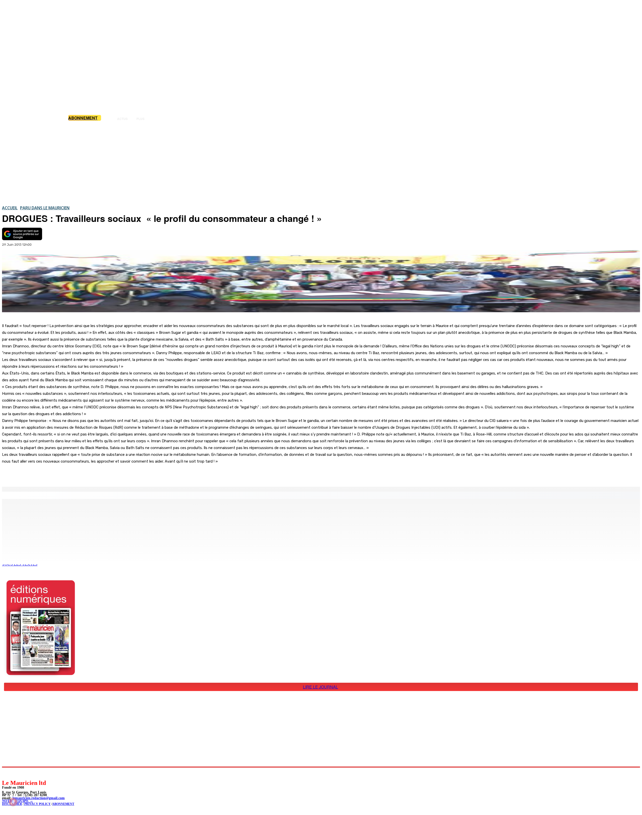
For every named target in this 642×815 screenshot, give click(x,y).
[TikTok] (40, 773)
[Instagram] (17, 773)
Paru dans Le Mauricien (44, 208)
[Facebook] (52, 474)
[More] (106, 474)
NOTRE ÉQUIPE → (17, 801)
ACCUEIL (10, 208)
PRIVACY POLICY (37, 804)
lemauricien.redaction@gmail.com (39, 798)
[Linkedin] (29, 773)
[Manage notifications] (13, 802)
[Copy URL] (88, 474)
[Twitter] (70, 474)
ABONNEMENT (63, 804)
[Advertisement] (321, 163)
